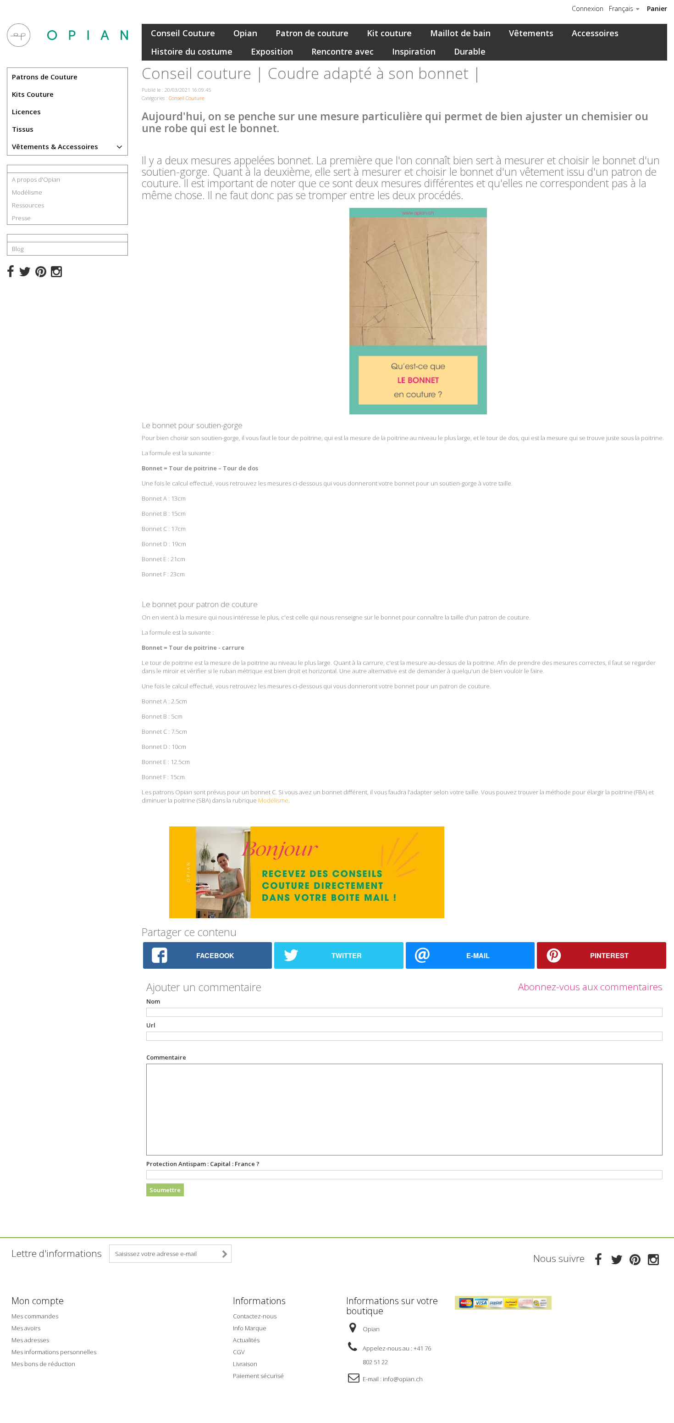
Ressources (28, 205)
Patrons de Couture (44, 76)
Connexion (587, 9)
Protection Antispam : (203, 1164)
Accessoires (595, 33)
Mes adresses (30, 1340)
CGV (239, 1352)
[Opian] (67, 35)
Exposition (272, 51)
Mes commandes (34, 1316)
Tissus (22, 129)
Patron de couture (312, 33)
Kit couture (389, 33)
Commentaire (166, 1057)
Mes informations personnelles (53, 1352)
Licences (26, 111)
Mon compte (37, 1301)
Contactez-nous (254, 1316)
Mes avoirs (25, 1328)
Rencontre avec (342, 51)
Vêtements (531, 33)
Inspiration (414, 51)
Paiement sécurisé (258, 1376)
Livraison (245, 1364)
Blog (17, 249)
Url (150, 1025)
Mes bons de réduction (43, 1364)
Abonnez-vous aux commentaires (590, 986)
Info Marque (249, 1328)
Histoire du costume (191, 51)
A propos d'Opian (36, 179)
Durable (470, 51)
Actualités (246, 1340)
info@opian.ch (403, 1379)
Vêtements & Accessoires (55, 146)
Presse (21, 218)
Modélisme (27, 192)
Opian (245, 33)
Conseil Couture (183, 33)
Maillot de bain (460, 33)
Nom (153, 1001)
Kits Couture (33, 94)
